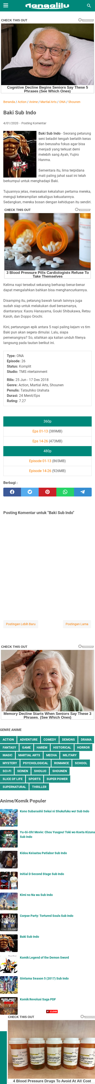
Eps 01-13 (40, 431)
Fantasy (9, 747)
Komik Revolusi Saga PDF (38, 999)
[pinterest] (47, 492)
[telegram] (83, 492)
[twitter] (30, 492)
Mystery (10, 763)
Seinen (22, 771)
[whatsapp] (65, 492)
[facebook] (12, 492)
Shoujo (40, 771)
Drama (86, 739)
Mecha (51, 755)
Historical (62, 747)
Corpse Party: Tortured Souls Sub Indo (46, 915)
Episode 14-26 (40, 471)
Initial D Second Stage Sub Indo (42, 874)
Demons (68, 739)
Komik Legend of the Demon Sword (44, 957)
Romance (61, 763)
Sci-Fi (7, 771)
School (81, 763)
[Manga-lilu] (47, 5)
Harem (42, 747)
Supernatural (14, 787)
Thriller (39, 787)
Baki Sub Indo (29, 936)
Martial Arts (29, 755)
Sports (34, 779)
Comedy (50, 739)
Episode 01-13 (40, 461)
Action (8, 739)
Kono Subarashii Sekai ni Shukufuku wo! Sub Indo (54, 811)
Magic (7, 755)
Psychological (35, 763)
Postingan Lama (77, 624)
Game (26, 747)
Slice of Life (13, 779)
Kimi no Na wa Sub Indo (36, 895)
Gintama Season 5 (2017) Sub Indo (44, 978)
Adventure (29, 739)
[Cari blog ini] (89, 5)
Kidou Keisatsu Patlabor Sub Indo (43, 853)
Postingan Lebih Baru (21, 624)
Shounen (59, 771)
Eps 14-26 (40, 441)
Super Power (57, 779)
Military (70, 755)
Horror (83, 747)
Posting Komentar (33, 123)
